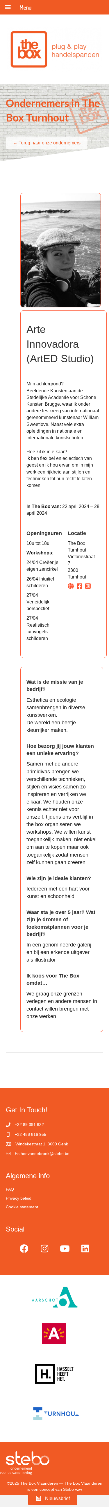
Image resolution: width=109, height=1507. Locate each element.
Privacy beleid (18, 1198)
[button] (24, 1248)
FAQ (10, 1189)
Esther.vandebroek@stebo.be (42, 1153)
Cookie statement (22, 1207)
